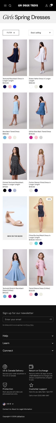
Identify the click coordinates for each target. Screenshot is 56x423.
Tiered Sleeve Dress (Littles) (39, 288)
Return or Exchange (38, 370)
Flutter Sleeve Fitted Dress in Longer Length (40, 183)
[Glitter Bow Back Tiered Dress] (41, 110)
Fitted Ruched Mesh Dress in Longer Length (39, 236)
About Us (15, 409)
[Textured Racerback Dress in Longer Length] (15, 57)
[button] (10, 5)
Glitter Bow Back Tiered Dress (40, 132)
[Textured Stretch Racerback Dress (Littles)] (15, 267)
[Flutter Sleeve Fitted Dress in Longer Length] (41, 161)
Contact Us (7, 409)
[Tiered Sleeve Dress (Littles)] (41, 267)
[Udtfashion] (28, 5)
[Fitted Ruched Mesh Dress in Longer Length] (41, 214)
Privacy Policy (29, 325)
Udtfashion (20, 417)
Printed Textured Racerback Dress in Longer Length (13, 183)
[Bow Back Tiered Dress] (15, 110)
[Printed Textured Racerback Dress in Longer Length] (15, 161)
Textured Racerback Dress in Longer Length (13, 80)
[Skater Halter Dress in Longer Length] (41, 57)
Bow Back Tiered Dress (11, 132)
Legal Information (25, 409)
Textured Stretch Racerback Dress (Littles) (13, 289)
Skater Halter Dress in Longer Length (40, 80)
